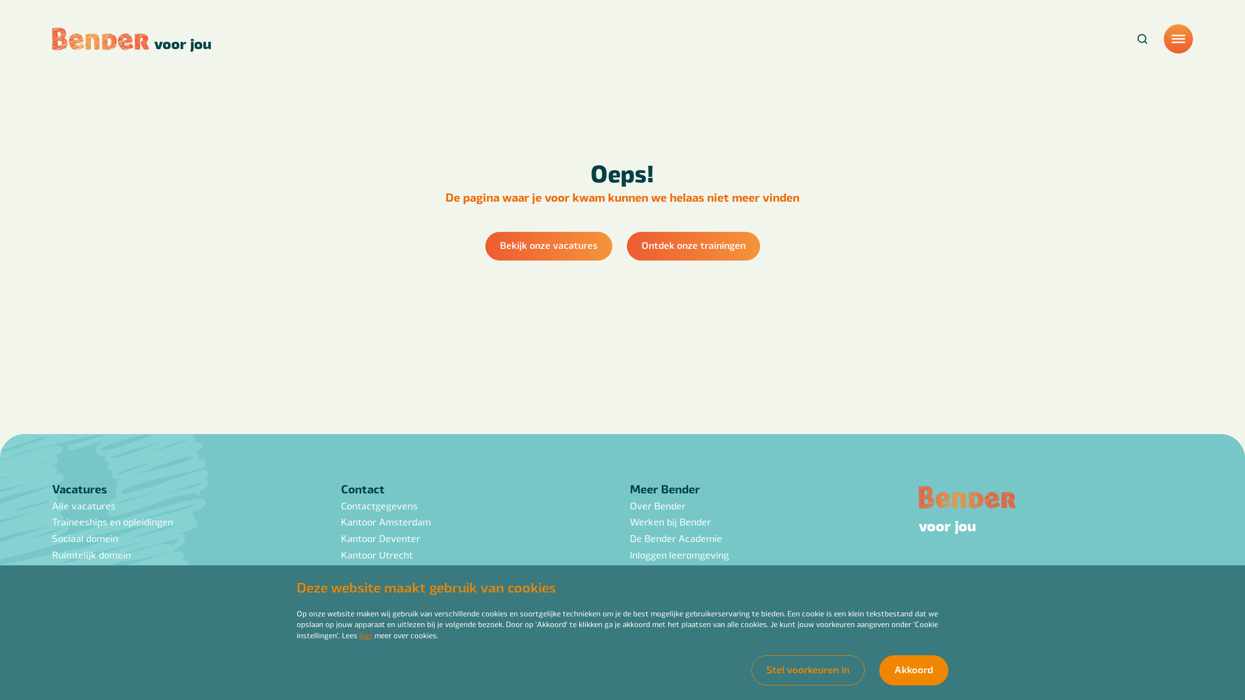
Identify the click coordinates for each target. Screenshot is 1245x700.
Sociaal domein (85, 538)
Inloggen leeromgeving (679, 554)
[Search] (1142, 39)
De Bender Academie (676, 538)
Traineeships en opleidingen (112, 521)
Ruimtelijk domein (91, 554)
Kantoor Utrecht (377, 554)
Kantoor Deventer (380, 538)
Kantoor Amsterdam (386, 521)
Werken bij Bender (670, 521)
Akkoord (913, 669)
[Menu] (1178, 38)
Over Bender (658, 505)
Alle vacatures (84, 505)
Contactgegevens (379, 505)
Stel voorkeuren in (808, 669)
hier (366, 635)
